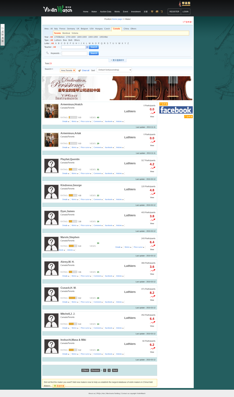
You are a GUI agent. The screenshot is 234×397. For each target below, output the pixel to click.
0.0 (152, 109)
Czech (107, 29)
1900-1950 (93, 37)
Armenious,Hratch (71, 104)
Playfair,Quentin (70, 159)
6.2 (152, 344)
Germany (71, 29)
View (152, 117)
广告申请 (163, 104)
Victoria (75, 33)
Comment (97, 121)
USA (92, 29)
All (51, 29)
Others (133, 29)
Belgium (84, 29)
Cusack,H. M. (68, 287)
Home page (117, 19)
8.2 (152, 292)
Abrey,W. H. (67, 261)
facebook (108, 121)
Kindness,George (71, 185)
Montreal (66, 33)
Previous (95, 370)
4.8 (152, 190)
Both (70, 40)
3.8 (152, 216)
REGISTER (174, 12)
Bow (65, 40)
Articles (119, 121)
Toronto (57, 33)
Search (94, 47)
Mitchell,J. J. (67, 313)
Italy (56, 29)
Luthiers (57, 40)
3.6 (152, 266)
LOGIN (185, 12)
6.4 (152, 318)
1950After (103, 37)
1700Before (59, 37)
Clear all (85, 70)
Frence (62, 29)
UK (78, 29)
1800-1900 (82, 37)
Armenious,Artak (70, 133)
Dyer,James (67, 211)
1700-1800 (71, 37)
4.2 (152, 164)
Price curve (85, 121)
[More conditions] (117, 60)
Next (115, 370)
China (126, 29)
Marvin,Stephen (69, 237)
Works (74, 121)
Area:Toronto (66, 70)
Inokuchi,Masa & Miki (73, 339)
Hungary (99, 29)
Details (65, 121)
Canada (116, 29)
